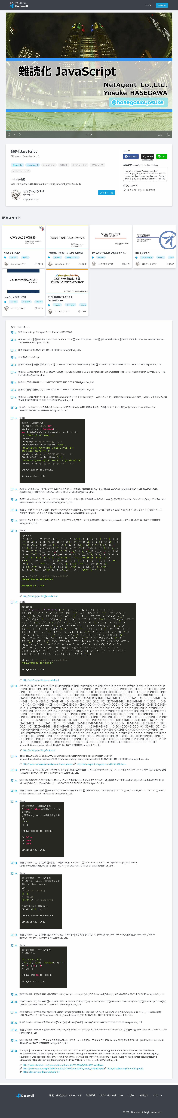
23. (15, 801)
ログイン (147, 5)
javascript (26, 302)
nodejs (160, 257)
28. (15, 994)
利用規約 (91, 1095)
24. (15, 863)
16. (15, 531)
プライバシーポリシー (111, 1095)
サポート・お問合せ (137, 1095)
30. (15, 1012)
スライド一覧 (106, 192)
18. (15, 686)
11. (15, 418)
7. (15, 382)
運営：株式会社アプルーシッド (65, 1095)
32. (15, 1030)
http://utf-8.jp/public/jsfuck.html (39, 750)
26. (15, 935)
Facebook (133, 156)
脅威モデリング (72, 257)
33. (15, 1040)
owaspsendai (147, 257)
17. (15, 602)
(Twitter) (149, 156)
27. (15, 945)
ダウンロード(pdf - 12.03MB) (141, 189)
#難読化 (63, 165)
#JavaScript (49, 165)
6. (15, 372)
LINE (164, 156)
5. (15, 364)
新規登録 (162, 5)
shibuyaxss (70, 305)
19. (15, 756)
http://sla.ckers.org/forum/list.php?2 (125, 1068)
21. (15, 780)
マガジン (157, 1095)
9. (15, 397)
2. (15, 339)
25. (15, 873)
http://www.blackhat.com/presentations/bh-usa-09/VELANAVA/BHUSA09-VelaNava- (63, 1065)
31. (15, 1022)
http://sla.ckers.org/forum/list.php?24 (41, 1071)
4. (15, 357)
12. (15, 489)
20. (15, 770)
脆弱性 (25, 257)
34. (15, 1050)
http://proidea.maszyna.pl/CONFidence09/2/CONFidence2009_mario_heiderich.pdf (63, 1068)
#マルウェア (97, 165)
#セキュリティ (79, 165)
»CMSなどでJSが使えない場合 (145, 165)
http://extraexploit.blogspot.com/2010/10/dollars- (101, 764)
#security (17, 165)
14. (15, 510)
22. (15, 790)
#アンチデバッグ (21, 171)
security (13, 257)
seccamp (39, 302)
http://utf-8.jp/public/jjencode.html (40, 596)
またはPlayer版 (147, 160)
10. (15, 407)
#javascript (32, 165)
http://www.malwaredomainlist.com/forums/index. (48, 764)
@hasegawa (28, 194)
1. (15, 332)
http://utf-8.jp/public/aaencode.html (41, 680)
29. (15, 1001)
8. (15, 390)
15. (15, 520)
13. (15, 499)
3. (15, 350)
